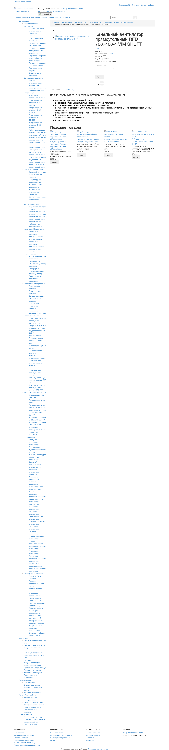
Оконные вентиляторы (34, 532)
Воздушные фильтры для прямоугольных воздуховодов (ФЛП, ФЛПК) (37, 329)
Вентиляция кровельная (34, 78)
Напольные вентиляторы (34, 527)
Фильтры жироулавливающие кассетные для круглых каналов (37, 359)
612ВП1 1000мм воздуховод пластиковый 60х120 (115, 140)
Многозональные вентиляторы (36, 517)
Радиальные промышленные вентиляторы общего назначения (37, 567)
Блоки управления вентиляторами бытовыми (36, 30)
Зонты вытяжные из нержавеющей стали (37, 212)
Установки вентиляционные (35, 392)
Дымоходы (23, 638)
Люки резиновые (30, 253)
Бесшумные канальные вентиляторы (34, 442)
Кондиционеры (25, 680)
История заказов (93, 735)
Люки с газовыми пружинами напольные (36, 278)
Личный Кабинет (93, 732)
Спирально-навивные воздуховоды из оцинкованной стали (37, 159)
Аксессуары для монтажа (34, 573)
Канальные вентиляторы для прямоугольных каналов (36, 488)
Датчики (32, 35)
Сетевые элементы (31, 315)
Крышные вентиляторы (34, 512)
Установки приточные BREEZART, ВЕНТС (37, 418)
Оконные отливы (30, 724)
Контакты (67, 17)
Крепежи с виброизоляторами (36, 582)
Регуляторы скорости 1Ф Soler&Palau (37, 44)
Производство (28, 17)
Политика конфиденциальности (27, 745)
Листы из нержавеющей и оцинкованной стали (34, 720)
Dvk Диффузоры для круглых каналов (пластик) (37, 174)
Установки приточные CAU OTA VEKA (37, 423)
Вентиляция (24, 21)
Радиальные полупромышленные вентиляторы (37, 558)
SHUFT (112, 53)
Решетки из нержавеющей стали (37, 311)
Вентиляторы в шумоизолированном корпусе (37, 449)
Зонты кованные (35, 226)
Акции (52, 740)
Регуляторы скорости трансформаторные (37, 64)
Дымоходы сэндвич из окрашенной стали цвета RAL (34, 655)
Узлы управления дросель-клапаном (36, 621)
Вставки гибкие (35, 335)
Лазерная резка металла (24, 740)
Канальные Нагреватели (34, 229)
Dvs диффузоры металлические (35, 180)
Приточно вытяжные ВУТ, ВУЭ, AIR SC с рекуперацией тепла (37, 407)
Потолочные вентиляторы (34, 552)
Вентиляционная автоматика (31, 24)
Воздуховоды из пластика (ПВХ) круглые (35, 110)
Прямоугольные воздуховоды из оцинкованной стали (37, 152)
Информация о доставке (24, 735)
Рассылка (90, 740)
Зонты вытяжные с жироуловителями (31, 202)
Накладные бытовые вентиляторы (37, 522)
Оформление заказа (22, 1)
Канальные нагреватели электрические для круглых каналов (36, 235)
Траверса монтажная (37, 608)
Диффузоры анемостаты (34, 169)
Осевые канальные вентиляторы (36, 537)
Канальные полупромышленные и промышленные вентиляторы (37, 498)
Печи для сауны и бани (33, 702)
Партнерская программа (60, 737)
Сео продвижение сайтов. (98, 749)
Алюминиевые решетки (35, 292)
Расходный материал (32, 692)
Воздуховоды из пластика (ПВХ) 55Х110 (35, 117)
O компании (19, 732)
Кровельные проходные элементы (37, 86)
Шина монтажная (36, 630)
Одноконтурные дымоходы (35, 667)
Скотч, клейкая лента (37, 603)
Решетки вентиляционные (34, 283)
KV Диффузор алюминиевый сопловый (34, 191)
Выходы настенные (37, 296)
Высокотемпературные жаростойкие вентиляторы (38, 457)
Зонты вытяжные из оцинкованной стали (37, 217)
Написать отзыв (107, 48)
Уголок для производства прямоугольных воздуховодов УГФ (36, 614)
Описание (56, 89)
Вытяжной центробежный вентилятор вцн (35, 464)
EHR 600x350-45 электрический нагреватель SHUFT (143, 141)
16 (98, 48)
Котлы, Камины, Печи (27, 695)
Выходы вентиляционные (36, 81)
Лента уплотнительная (35, 586)
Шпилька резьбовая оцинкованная (37, 634)
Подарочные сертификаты (61, 735)
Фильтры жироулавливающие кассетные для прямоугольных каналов (37, 370)
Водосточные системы (33, 717)
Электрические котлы (32, 707)
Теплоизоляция (35, 605)
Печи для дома (30, 699)
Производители (56, 732)
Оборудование (41, 17)
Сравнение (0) (124, 5)
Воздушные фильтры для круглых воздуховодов (37, 320)
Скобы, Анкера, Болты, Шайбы (35, 599)
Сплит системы (30, 682)
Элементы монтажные (33, 670)
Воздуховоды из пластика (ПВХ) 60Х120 (35, 125)
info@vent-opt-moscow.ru (73, 8)
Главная (17, 17)
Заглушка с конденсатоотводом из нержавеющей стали (33, 662)
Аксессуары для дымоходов (30, 676)
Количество (102, 65)
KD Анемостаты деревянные (35, 185)
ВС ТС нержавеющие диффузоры (37, 197)
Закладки (136, 5)
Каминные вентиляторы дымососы (34, 471)
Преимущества (55, 17)
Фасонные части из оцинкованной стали (37, 165)
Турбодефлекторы (36, 90)
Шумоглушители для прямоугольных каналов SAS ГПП (37, 387)
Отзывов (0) (69, 89)
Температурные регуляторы (35, 69)
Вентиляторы (29, 437)
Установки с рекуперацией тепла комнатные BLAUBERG (37, 431)
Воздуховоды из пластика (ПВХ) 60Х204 (35, 102)
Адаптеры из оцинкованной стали (37, 96)
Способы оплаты (21, 737)
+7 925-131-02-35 (45, 11)
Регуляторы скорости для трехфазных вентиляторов (37, 58)
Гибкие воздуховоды (37, 130)
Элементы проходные (33, 672)
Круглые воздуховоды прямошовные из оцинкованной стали (37, 139)
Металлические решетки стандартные (35, 301)
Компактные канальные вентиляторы (34, 506)
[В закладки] (102, 82)
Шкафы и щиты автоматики (35, 74)
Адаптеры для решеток (34, 287)
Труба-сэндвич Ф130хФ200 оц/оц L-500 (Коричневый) (88, 140)
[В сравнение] (102, 84)
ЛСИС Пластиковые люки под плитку (37, 272)
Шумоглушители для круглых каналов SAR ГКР (37, 380)
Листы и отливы (25, 714)
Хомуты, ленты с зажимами (35, 626)
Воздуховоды (29, 92)
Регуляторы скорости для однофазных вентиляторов (37, 50)
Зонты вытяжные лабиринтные (35, 222)
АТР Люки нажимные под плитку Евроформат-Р (37, 258)
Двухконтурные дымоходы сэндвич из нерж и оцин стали (34, 647)
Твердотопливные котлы (34, 704)
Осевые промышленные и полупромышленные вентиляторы (37, 545)
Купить (99, 76)
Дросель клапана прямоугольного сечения (36, 340)
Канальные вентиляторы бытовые (34, 479)
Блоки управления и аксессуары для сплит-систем (33, 687)
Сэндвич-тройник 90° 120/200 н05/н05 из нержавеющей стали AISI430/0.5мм (58, 145)
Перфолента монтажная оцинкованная (34, 593)
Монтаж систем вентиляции (25, 742)
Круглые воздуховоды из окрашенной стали (37, 133)
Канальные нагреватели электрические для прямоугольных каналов (36, 246)
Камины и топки (30, 697)
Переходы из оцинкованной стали (37, 145)
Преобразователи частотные (36, 39)
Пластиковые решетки (34, 307)
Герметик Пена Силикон (35, 577)
